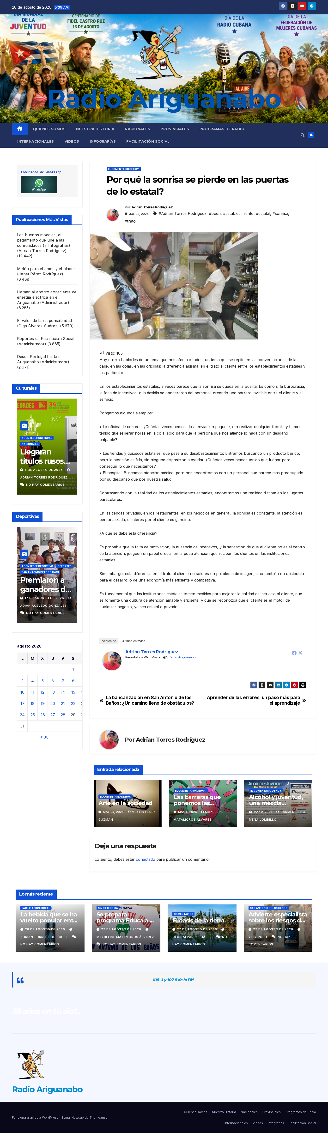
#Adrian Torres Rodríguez (183, 213)
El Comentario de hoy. (123, 169)
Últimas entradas (133, 641)
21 (63, 703)
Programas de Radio (222, 129)
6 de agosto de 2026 (30, 470)
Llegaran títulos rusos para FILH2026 (33, 461)
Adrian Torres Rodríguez (152, 207)
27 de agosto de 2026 (121, 929)
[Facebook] (294, 653)
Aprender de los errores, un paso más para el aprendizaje (253, 700)
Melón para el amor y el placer (46, 268)
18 (32, 703)
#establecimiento (238, 213)
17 (22, 703)
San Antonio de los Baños (38, 572)
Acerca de (109, 641)
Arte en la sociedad (125, 803)
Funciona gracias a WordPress (35, 1117)
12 (42, 692)
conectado (145, 859)
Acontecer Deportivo (35, 566)
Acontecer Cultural (23, 437)
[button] (302, 135)
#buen (215, 213)
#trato (130, 221)
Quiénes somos (49, 129)
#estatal (263, 213)
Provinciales (175, 129)
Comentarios (183, 914)
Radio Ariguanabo (164, 98)
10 (22, 692)
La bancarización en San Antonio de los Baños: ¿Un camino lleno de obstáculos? (150, 700)
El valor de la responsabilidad (44, 320)
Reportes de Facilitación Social (45, 338)
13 (53, 692)
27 (52, 714)
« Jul (44, 737)
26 (42, 714)
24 (22, 714)
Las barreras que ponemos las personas (197, 803)
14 (63, 692)
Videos (72, 141)
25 (32, 714)
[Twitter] (300, 653)
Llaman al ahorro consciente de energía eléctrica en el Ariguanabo (46, 297)
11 (32, 692)
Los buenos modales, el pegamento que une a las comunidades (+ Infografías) (43, 240)
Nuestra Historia (95, 129)
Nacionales (137, 129)
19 (43, 703)
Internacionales (35, 141)
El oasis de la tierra (198, 920)
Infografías (103, 141)
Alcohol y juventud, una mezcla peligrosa (276, 803)
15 (73, 692)
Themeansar (99, 1117)
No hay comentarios (32, 484)
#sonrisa (280, 213)
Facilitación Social (148, 141)
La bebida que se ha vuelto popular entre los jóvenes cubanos (49, 920)
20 (52, 703)
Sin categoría (108, 908)
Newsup (78, 1117)
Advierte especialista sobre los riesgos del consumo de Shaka (278, 920)
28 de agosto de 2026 (45, 929)
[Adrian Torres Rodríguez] (111, 660)
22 (73, 703)
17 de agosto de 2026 (43, 598)
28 (63, 714)
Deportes (63, 566)
